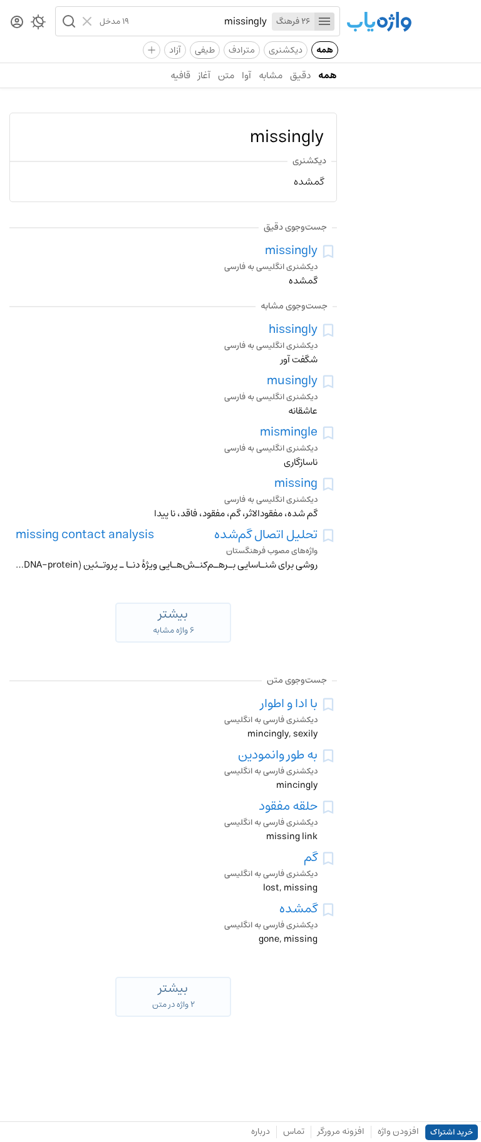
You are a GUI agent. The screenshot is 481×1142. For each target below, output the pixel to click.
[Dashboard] (17, 22)
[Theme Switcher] (38, 24)
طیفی (205, 50)
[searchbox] (198, 21)
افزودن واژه (398, 1131)
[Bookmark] (328, 251)
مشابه (270, 75)
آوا (246, 75)
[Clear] (89, 21)
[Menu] (324, 22)
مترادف (242, 50)
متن (226, 75)
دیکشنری (286, 50)
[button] (68, 21)
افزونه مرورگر (341, 1131)
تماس (293, 1131)
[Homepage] (378, 23)
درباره (260, 1131)
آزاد (175, 50)
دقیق (300, 75)
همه (324, 50)
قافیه (180, 75)
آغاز (204, 75)
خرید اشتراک (451, 1132)
